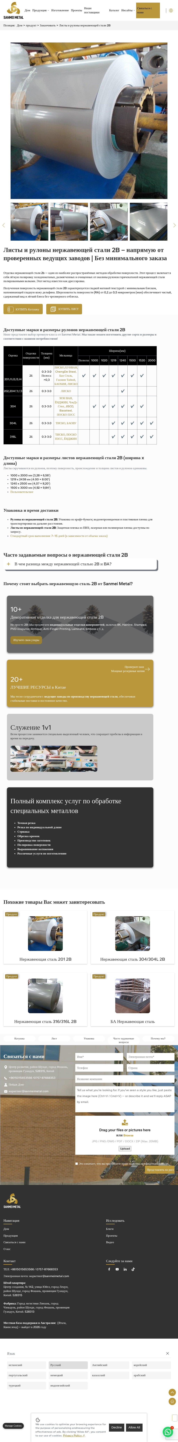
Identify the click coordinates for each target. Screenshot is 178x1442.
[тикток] (133, 1269)
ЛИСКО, (59, 367)
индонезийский (60, 1385)
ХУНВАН (71, 367)
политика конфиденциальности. (149, 1163)
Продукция (39, 10)
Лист (54, 1038)
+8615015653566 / (21, 1077)
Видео (110, 1242)
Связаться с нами (144, 10)
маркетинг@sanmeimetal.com (28, 1091)
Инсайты (126, 10)
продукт (31, 25)
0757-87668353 (44, 1077)
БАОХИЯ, (60, 384)
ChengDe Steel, (65, 371)
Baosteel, (65, 410)
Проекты (76, 10)
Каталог (114, 10)
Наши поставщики (91, 10)
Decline (116, 1427)
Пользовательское (21, 492)
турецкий (15, 1385)
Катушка (19, 1038)
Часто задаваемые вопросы (123, 1040)
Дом (27, 10)
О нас (7, 1249)
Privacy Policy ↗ (74, 1435)
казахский (98, 1375)
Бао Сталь (65, 375)
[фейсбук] (109, 1269)
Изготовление (60, 10)
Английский (99, 1365)
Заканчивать (48, 25)
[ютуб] (117, 1269)
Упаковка (89, 1038)
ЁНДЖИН (70, 438)
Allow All (134, 1427)
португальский (18, 1375)
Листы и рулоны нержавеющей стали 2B (85, 25)
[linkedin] (125, 1269)
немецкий (56, 1375)
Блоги (110, 1229)
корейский (140, 1365)
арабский (139, 1375)
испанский (15, 1365)
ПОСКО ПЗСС (66, 414)
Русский (55, 1365)
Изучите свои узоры (26, 640)
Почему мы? (158, 1038)
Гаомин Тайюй (65, 379)
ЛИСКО (72, 384)
